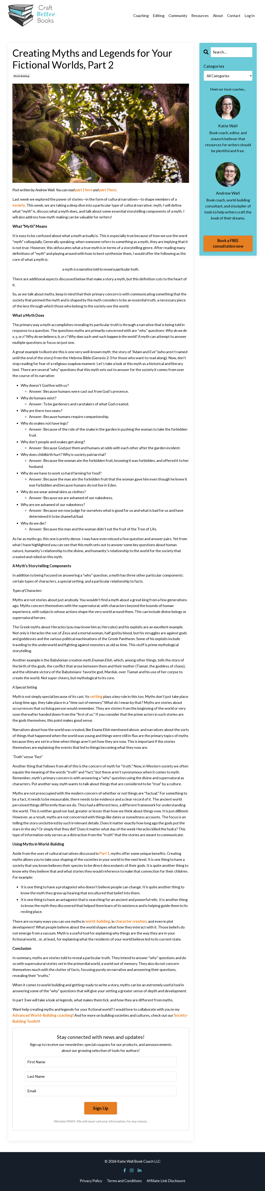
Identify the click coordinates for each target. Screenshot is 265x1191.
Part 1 (104, 853)
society (18, 205)
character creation (131, 921)
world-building (21, 76)
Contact (233, 15)
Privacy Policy (91, 1180)
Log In (250, 15)
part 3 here (107, 190)
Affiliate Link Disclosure (166, 1180)
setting (96, 696)
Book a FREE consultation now (228, 243)
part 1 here (83, 190)
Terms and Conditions (124, 1180)
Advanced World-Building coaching (42, 1015)
